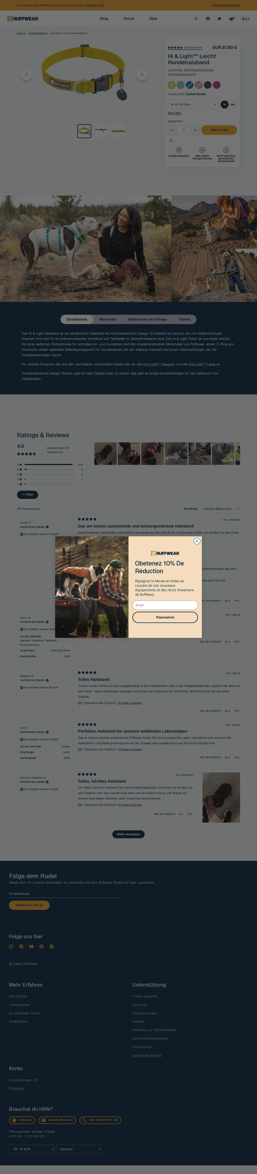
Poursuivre (165, 617)
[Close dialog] (197, 541)
